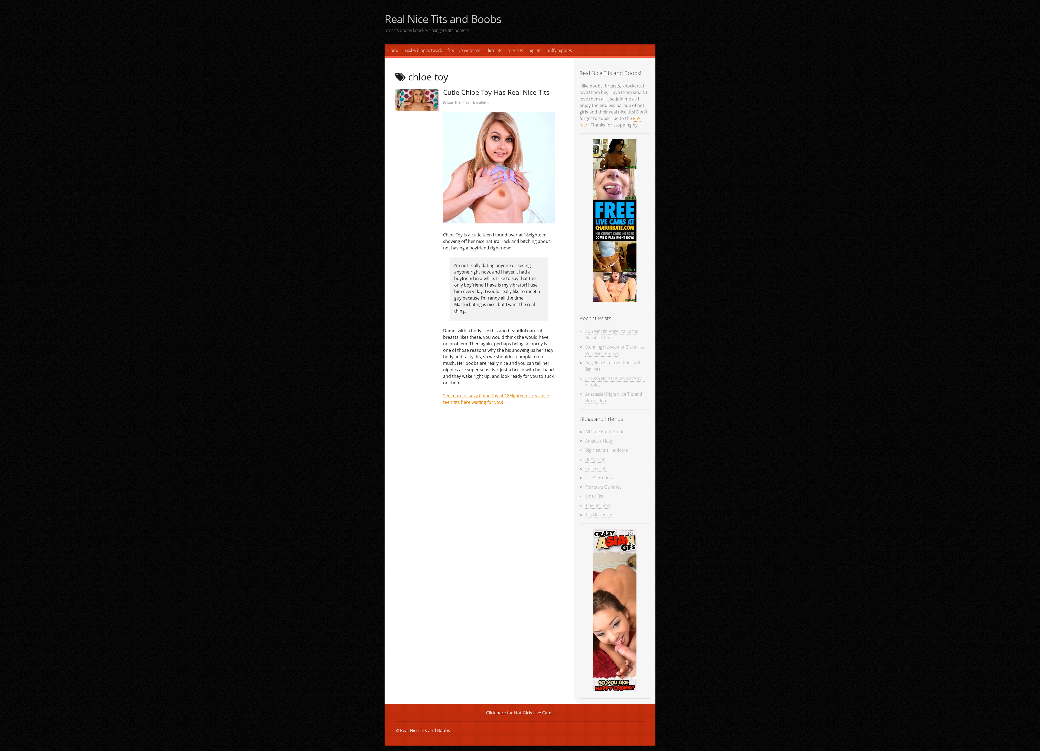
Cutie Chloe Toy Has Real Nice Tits (496, 92)
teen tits (515, 50)
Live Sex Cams (599, 478)
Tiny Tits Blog (597, 505)
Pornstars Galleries (603, 487)
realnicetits (484, 102)
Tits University (598, 515)
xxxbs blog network (423, 50)
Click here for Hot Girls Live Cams (520, 713)
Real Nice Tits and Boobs (443, 18)
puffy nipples (559, 50)
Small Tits (594, 496)
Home (393, 50)
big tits (534, 50)
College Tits (596, 469)
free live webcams (464, 50)
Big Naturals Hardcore (606, 450)
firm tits (495, 50)
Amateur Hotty (599, 441)
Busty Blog (595, 459)
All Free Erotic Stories (605, 432)
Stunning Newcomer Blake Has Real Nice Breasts (615, 350)
